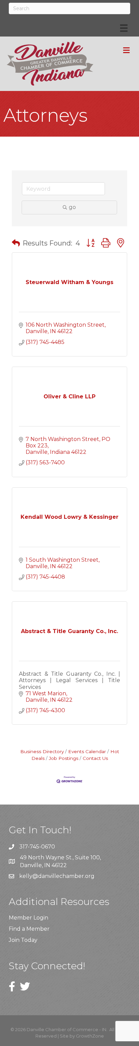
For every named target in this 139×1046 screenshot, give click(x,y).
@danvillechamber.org (63, 876)
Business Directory (42, 751)
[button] (16, 243)
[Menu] (123, 28)
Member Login (28, 917)
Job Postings (63, 758)
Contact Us (95, 758)
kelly (25, 876)
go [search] (72, 207)
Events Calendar (87, 751)
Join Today (23, 940)
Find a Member (29, 929)
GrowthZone (90, 1036)
